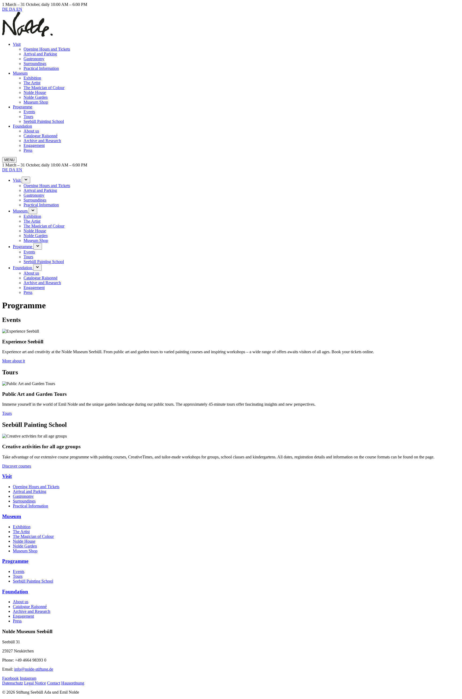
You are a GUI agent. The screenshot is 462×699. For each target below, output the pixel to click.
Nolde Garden (36, 97)
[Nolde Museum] (27, 35)
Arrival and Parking (40, 54)
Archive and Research (42, 140)
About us (31, 131)
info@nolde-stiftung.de (33, 669)
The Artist (32, 83)
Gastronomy (34, 58)
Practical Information (41, 68)
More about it (13, 361)
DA (12, 9)
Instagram (28, 678)
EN (19, 9)
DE (5, 9)
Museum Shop (36, 102)
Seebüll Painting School (44, 121)
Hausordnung (72, 683)
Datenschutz (12, 683)
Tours (28, 116)
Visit (17, 44)
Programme (22, 107)
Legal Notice (35, 683)
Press (28, 150)
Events (29, 111)
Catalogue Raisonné (40, 136)
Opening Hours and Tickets (47, 49)
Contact (53, 683)
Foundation (22, 126)
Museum (20, 73)
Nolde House (35, 92)
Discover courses (16, 466)
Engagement (34, 145)
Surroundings (35, 63)
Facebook (10, 678)
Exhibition (32, 78)
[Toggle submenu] (26, 180)
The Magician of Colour (44, 87)
